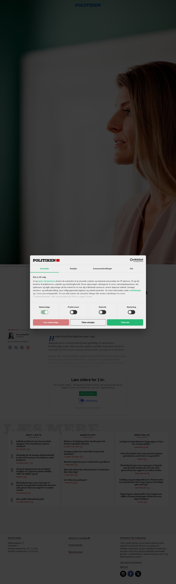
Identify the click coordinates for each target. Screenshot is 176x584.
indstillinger (135, 290)
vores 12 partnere (46, 281)
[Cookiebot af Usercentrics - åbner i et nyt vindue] (132, 260)
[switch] (73, 312)
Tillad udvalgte (88, 322)
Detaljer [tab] (73, 268)
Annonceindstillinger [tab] (102, 268)
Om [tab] (131, 268)
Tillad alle (125, 322)
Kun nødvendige (51, 322)
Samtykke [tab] (44, 268)
